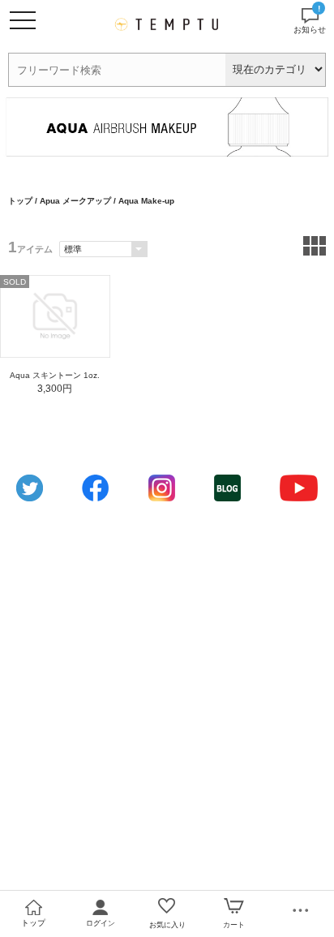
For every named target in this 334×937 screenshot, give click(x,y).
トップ (20, 200)
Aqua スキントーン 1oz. (55, 375)
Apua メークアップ (75, 200)
